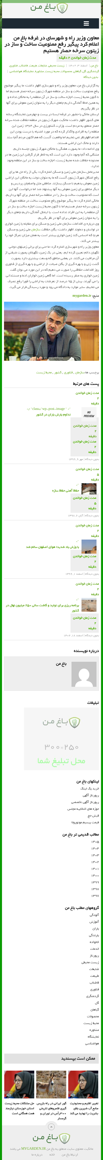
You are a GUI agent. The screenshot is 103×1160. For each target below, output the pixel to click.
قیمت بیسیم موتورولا (85, 822)
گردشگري (93, 71)
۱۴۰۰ (95, 875)
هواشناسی (92, 1043)
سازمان (35, 229)
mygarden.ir (81, 295)
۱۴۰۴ (95, 848)
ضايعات (42, 65)
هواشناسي (16, 71)
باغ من (94, 65)
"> (65, 487)
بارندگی (94, 935)
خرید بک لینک (89, 788)
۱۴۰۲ (95, 862)
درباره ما (37, 1154)
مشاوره (39, 71)
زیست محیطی (90, 962)
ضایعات (94, 969)
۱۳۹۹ (95, 882)
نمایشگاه (93, 1036)
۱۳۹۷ (95, 895)
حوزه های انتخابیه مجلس (83, 808)
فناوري (14, 65)
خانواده (94, 942)
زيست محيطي (56, 65)
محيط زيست (52, 71)
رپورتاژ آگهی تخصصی (85, 802)
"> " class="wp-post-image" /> (49, 411)
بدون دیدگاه (91, 77)
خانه (52, 1154)
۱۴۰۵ (95, 841)
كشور (58, 372)
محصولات (66, 71)
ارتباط (74, 1154)
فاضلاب (23, 65)
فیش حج (93, 815)
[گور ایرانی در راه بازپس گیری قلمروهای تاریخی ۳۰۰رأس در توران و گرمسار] (51, 1085)
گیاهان (77, 71)
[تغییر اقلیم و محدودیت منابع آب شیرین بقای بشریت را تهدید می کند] (83, 1085)
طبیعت (33, 65)
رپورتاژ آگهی (91, 795)
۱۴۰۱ (95, 868)
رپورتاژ (94, 955)
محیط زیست (44, 372)
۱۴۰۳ (95, 855)
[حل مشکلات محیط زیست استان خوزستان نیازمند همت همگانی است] (19, 1085)
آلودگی (94, 915)
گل (84, 71)
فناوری (68, 372)
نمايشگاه (28, 71)
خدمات (94, 948)
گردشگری (92, 996)
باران (95, 928)
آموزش (94, 921)
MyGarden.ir (33, 1148)
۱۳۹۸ (95, 889)
